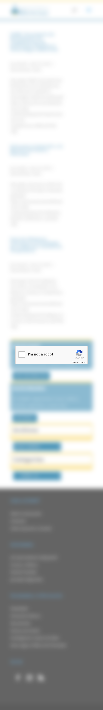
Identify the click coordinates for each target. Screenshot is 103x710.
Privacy (75, 362)
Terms (82, 362)
